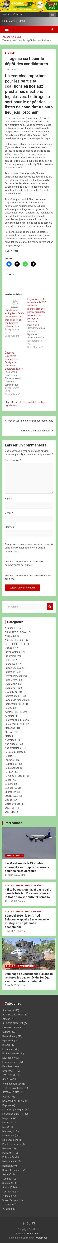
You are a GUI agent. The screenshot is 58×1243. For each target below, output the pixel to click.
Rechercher (50, 606)
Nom (8, 498)
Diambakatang (12, 652)
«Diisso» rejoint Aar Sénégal (35, 430)
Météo (8, 735)
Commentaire (13, 460)
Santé (8, 779)
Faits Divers (11, 680)
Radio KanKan (12, 767)
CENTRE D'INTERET (15, 644)
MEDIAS (9, 731)
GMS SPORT (11, 688)
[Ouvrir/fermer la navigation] (6, 29)
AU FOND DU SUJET (15, 640)
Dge (43, 402)
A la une (10, 53)
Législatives (11, 405)
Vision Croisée (12, 803)
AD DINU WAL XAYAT (16, 632)
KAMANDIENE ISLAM (16, 711)
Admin (22, 901)
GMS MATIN (11, 684)
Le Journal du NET (14, 723)
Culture (8, 648)
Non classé (11, 743)
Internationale (12, 696)
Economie (10, 664)
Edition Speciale (13, 668)
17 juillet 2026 (12, 875)
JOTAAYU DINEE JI (14, 703)
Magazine (10, 727)
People (8, 755)
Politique (9, 763)
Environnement (13, 676)
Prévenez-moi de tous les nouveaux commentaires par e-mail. (24, 563)
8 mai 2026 (10, 931)
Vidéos (8, 799)
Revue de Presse (14, 775)
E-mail (9, 512)
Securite (9, 783)
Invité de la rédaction (16, 699)
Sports (8, 791)
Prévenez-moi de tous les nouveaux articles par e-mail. (28, 577)
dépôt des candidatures (28, 402)
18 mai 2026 (11, 901)
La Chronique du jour (16, 719)
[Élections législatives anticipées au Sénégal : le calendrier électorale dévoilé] (16, 373)
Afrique (9, 636)
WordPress (41, 1237)
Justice (9, 707)
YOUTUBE (10, 811)
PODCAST (10, 759)
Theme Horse (34, 1233)
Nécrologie (10, 739)
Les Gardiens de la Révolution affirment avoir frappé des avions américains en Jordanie (27, 867)
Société (9, 787)
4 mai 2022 (10, 69)
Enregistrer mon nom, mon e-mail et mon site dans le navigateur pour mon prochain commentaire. (29, 547)
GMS (20, 69)
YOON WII (10, 807)
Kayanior (9, 715)
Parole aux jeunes (14, 751)
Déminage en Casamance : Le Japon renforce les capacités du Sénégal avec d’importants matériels (29, 977)
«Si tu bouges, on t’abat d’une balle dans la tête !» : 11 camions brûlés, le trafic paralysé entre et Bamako (28, 893)
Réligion (9, 771)
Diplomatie (10, 656)
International (14, 823)
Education (10, 672)
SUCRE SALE (11, 795)
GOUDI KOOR (11, 692)
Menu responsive (52, 14)
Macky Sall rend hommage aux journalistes (30, 420)
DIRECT (9, 660)
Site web (9, 526)
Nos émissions (13, 747)
